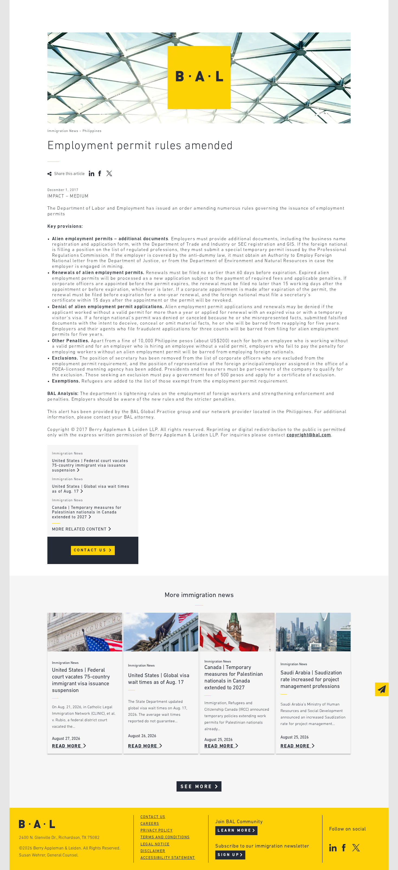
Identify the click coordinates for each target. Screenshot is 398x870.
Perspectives (166, 13)
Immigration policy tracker (184, 23)
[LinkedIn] (333, 848)
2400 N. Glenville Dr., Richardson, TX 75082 (59, 838)
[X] (356, 848)
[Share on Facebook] (100, 173)
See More (197, 787)
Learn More (235, 831)
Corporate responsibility (99, 23)
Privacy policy (157, 831)
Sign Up (228, 855)
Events (158, 33)
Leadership (82, 13)
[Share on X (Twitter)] (109, 173)
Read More (67, 746)
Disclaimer (153, 851)
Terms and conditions (165, 837)
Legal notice (155, 844)
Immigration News (62, 131)
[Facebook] (343, 848)
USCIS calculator (171, 44)
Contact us (153, 817)
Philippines (92, 131)
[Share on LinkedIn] (91, 173)
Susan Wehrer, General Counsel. (49, 855)
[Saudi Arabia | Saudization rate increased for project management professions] (313, 632)
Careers (78, 44)
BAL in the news (88, 33)
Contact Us (91, 550)
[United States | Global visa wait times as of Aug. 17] (161, 632)
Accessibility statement (168, 858)
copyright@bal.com (309, 435)
